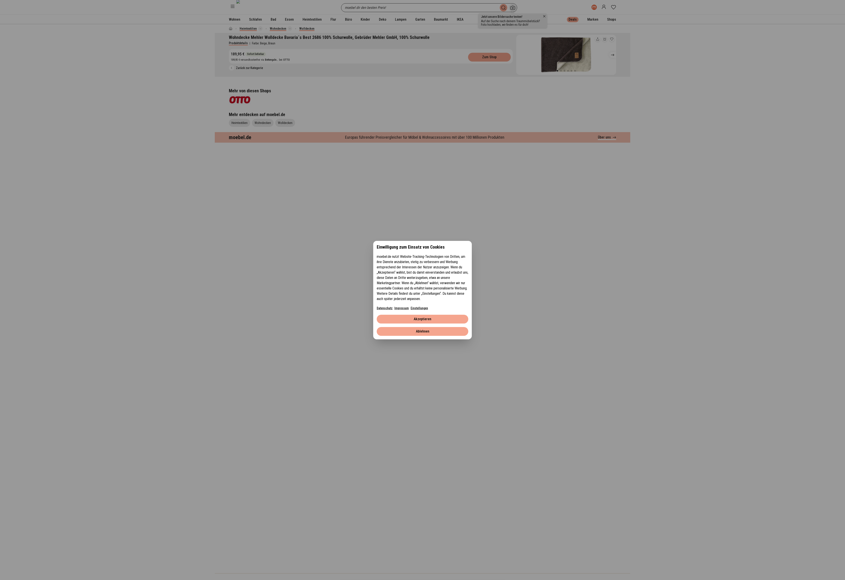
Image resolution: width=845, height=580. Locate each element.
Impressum (401, 308)
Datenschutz (385, 308)
